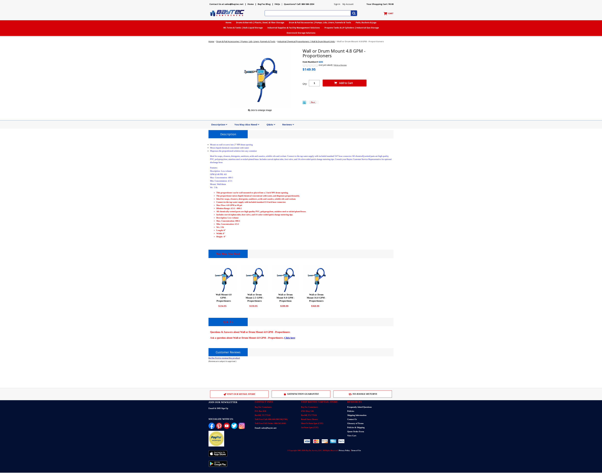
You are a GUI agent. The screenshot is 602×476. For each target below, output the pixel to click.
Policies (350, 411)
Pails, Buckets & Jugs (366, 22)
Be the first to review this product (224, 358)
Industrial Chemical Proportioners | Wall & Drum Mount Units (306, 41)
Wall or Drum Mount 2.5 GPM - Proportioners (255, 297)
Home (251, 4)
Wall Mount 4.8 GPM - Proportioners (224, 297)
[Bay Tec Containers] (227, 17)
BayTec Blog (264, 4)
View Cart (351, 435)
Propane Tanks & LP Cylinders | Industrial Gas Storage (352, 27)
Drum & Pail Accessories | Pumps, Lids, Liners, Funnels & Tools (320, 22)
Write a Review (340, 65)
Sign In (337, 4)
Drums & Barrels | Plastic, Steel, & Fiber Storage (260, 22)
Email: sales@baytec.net (265, 428)
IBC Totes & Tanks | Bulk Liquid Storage (243, 27)
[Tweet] (304, 103)
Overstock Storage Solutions (301, 33)
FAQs (277, 4)
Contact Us (352, 419)
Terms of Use (356, 450)
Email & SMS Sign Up (218, 408)
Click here (289, 337)
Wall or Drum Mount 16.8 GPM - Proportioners (316, 297)
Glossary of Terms (355, 423)
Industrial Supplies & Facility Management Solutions (293, 27)
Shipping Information (356, 415)
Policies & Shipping (356, 427)
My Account (348, 4)
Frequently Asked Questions (359, 407)
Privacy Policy (344, 450)
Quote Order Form (355, 431)
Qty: (305, 83)
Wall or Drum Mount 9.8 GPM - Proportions (286, 297)
